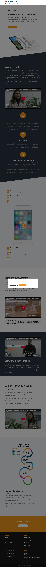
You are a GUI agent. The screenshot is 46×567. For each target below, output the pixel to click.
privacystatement (32, 281)
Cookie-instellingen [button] (14, 285)
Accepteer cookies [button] (22, 285)
